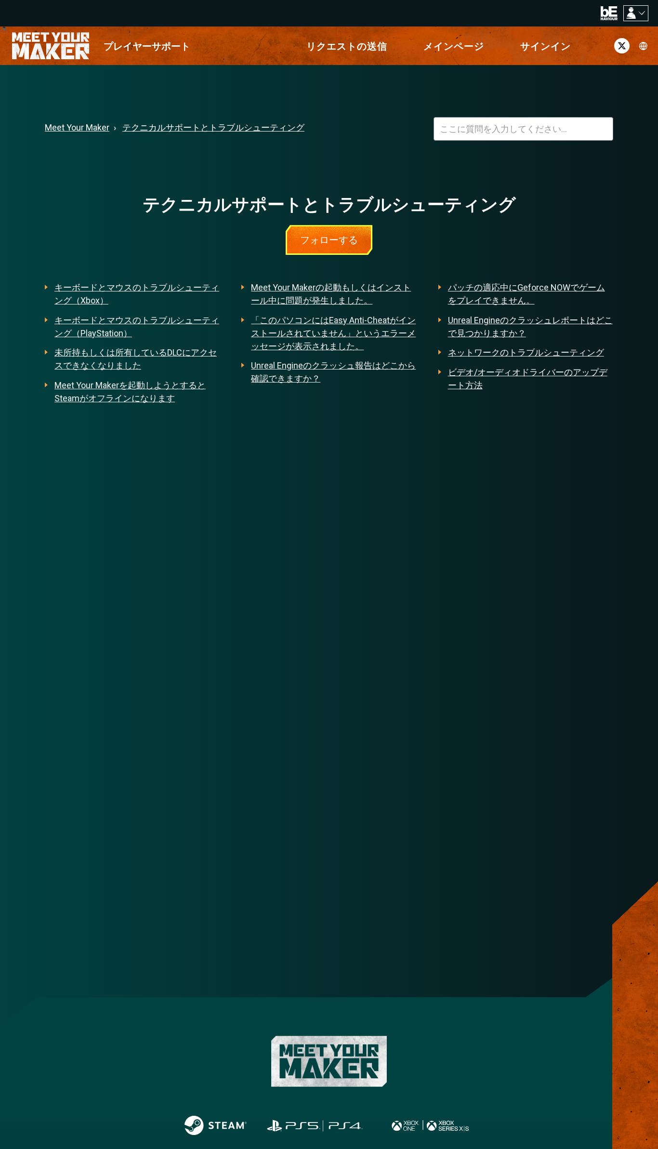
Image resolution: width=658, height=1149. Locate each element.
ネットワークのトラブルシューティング (526, 352)
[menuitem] (147, 46)
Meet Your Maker (77, 127)
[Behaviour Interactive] (609, 13)
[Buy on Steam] (215, 1125)
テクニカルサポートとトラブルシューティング (213, 127)
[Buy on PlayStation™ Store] (315, 1125)
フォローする (329, 240)
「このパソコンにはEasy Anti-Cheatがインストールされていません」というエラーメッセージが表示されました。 (333, 333)
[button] (545, 46)
